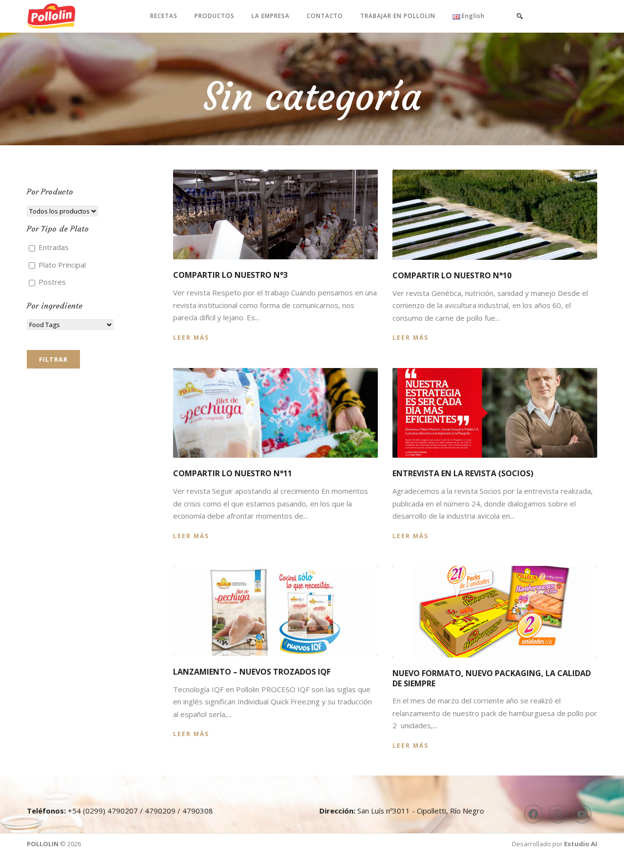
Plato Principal (61, 265)
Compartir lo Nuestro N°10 (451, 275)
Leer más (191, 337)
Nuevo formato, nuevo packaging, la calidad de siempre (491, 678)
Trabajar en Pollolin (397, 16)
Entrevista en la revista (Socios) (462, 473)
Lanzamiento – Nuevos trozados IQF (252, 671)
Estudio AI (580, 843)
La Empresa (271, 16)
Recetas (163, 16)
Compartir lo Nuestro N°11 (232, 473)
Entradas (53, 247)
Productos (214, 16)
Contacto (325, 16)
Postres (51, 282)
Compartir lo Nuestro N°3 (230, 275)
